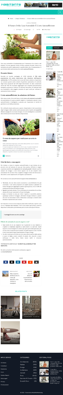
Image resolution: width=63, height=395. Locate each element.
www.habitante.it (7, 251)
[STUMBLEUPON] (30, 262)
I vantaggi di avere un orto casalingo (14, 214)
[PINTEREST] (24, 262)
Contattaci (4, 366)
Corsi (2, 372)
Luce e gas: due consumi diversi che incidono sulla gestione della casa (53, 64)
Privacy (3, 381)
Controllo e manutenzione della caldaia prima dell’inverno (56, 372)
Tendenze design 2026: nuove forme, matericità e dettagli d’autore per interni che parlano (31, 312)
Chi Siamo (3, 362)
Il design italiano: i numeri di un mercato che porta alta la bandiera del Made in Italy (10, 310)
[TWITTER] (12, 262)
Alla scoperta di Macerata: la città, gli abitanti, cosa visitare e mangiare (14, 277)
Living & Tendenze (31, 23)
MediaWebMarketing (37, 392)
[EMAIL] (36, 262)
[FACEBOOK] (5, 262)
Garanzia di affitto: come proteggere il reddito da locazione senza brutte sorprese (56, 380)
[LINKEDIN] (18, 262)
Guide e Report (5, 375)
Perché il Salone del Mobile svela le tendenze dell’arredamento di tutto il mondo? (10, 337)
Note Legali (4, 378)
